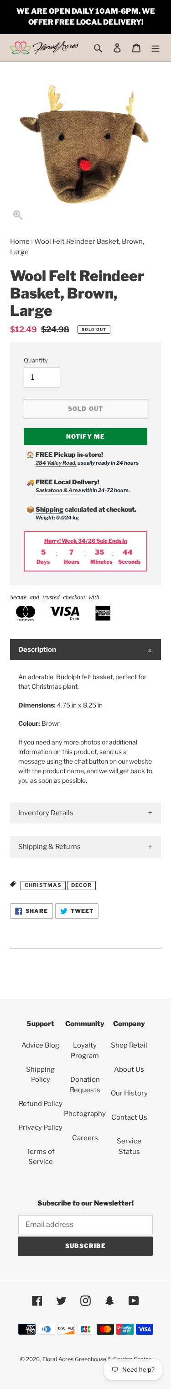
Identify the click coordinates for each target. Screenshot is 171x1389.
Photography (85, 1114)
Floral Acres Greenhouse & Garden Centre (96, 1359)
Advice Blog (40, 1045)
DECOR (81, 885)
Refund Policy (40, 1104)
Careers (85, 1138)
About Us (129, 1069)
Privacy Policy (40, 1127)
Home (20, 241)
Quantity (36, 360)
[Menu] (155, 48)
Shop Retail (129, 1045)
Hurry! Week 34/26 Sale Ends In (85, 540)
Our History (129, 1093)
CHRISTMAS (43, 885)
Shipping (49, 509)
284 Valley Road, (56, 463)
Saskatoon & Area (58, 490)
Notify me (85, 436)
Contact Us (129, 1117)
